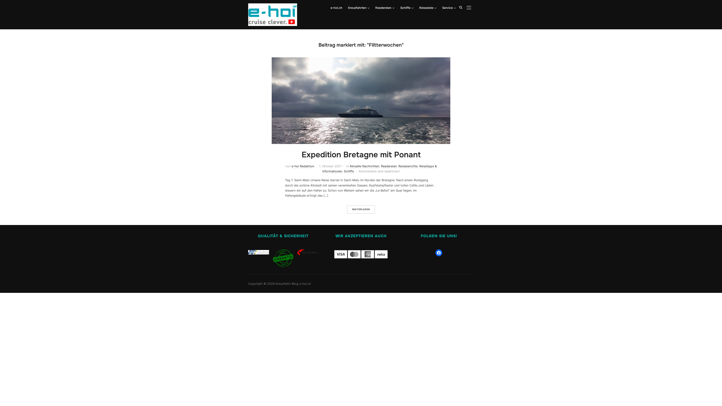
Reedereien (389, 166)
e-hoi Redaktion (303, 166)
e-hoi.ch (336, 8)
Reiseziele (426, 8)
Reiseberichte (408, 166)
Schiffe (405, 8)
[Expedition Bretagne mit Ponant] (361, 60)
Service (447, 8)
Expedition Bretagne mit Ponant (361, 155)
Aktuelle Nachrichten (364, 166)
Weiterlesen (361, 209)
